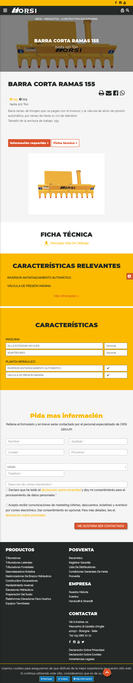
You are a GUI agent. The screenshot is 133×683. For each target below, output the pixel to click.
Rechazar (47, 679)
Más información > (66, 296)
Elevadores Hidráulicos (19, 589)
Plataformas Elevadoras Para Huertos (28, 598)
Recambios (76, 558)
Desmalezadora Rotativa (20, 571)
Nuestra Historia (78, 592)
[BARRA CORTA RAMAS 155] (66, 183)
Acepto (64, 679)
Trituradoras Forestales (20, 567)
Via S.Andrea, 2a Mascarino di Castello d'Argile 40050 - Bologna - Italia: (86, 628)
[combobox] (66, 467)
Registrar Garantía (80, 562)
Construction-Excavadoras (22, 580)
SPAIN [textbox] (11, 467)
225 (24, 99)
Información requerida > (29, 143)
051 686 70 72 (82, 635)
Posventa (74, 576)
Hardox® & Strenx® (81, 601)
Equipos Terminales (18, 603)
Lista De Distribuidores (82, 567)
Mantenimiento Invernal (19, 585)
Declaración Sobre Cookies (85, 654)
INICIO (38, 19)
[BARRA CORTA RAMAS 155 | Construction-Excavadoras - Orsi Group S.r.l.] (100, 94)
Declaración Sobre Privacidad (86, 650)
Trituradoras (13, 558)
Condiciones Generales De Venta (88, 571)
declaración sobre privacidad (61, 490)
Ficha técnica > (65, 143)
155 (15, 99)
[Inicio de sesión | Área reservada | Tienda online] (122, 10)
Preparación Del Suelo (19, 594)
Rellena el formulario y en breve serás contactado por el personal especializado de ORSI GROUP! (66, 427)
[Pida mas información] (129, 276)
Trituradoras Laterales (19, 562)
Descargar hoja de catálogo (69, 243)
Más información (83, 679)
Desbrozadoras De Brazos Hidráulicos (28, 576)
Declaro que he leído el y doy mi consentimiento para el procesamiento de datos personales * (65, 492)
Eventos (74, 596)
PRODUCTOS (51, 19)
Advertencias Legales (82, 659)
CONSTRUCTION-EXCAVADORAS (79, 19)
